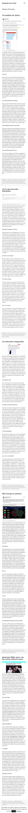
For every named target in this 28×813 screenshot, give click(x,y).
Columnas (11, 179)
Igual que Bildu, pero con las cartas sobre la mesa (13, 658)
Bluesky (21, 333)
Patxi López (13, 183)
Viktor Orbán (4, 652)
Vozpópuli (24, 183)
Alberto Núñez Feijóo (19, 179)
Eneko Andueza (5, 486)
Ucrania (23, 651)
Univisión (17, 803)
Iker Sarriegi (7, 334)
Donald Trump (20, 485)
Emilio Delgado (10, 802)
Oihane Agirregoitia (10, 651)
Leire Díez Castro (12, 335)
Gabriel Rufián (10, 486)
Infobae (11, 334)
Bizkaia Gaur (17, 333)
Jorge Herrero (15, 334)
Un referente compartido (13, 341)
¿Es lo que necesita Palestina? (10, 190)
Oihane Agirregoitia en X (11, 530)
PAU (21, 335)
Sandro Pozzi (7, 488)
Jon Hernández (20, 180)
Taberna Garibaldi (18, 183)
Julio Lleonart (6, 335)
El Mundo (11, 180)
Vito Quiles (9, 652)
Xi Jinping (12, 488)
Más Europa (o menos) (11, 493)
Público (21, 487)
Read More (18, 811)
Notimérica (4, 651)
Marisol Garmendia (5, 487)
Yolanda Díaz (16, 488)
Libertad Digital (9, 181)
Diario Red (7, 180)
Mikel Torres (15, 181)
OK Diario (19, 181)
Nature (7, 803)
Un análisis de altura (11, 15)
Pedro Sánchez (16, 487)
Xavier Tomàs (22, 803)
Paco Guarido (7, 183)
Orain (9, 803)
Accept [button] (13, 811)
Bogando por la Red (9, 3)
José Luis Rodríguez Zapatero (19, 486)
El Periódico (15, 180)
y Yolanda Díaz (13, 736)
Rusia (21, 651)
